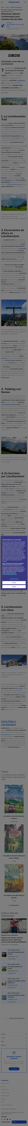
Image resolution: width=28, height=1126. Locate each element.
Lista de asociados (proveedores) (9, 574)
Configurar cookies (14, 578)
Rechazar (14, 582)
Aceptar (14, 586)
